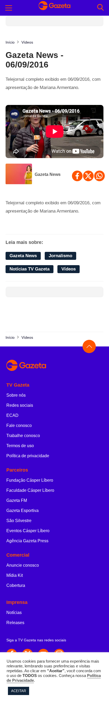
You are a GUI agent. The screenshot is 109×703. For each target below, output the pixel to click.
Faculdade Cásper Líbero (30, 490)
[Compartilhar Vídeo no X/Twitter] (88, 176)
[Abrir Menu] (8, 8)
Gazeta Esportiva (22, 510)
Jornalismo (60, 255)
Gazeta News (48, 174)
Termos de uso (20, 445)
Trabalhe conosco (23, 435)
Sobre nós (16, 395)
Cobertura (15, 585)
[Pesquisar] (100, 8)
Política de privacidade (27, 456)
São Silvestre (18, 520)
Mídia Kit (14, 575)
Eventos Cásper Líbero (27, 530)
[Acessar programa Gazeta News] (19, 174)
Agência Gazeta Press (27, 541)
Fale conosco (19, 425)
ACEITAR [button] (18, 691)
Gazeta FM (16, 500)
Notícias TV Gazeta (29, 269)
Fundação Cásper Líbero (29, 480)
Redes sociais (19, 405)
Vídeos (68, 269)
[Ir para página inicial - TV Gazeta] (54, 8)
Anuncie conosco (22, 565)
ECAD (12, 415)
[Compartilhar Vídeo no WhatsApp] (99, 176)
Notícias (14, 612)
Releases (15, 622)
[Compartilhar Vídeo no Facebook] (77, 176)
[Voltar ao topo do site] (89, 346)
